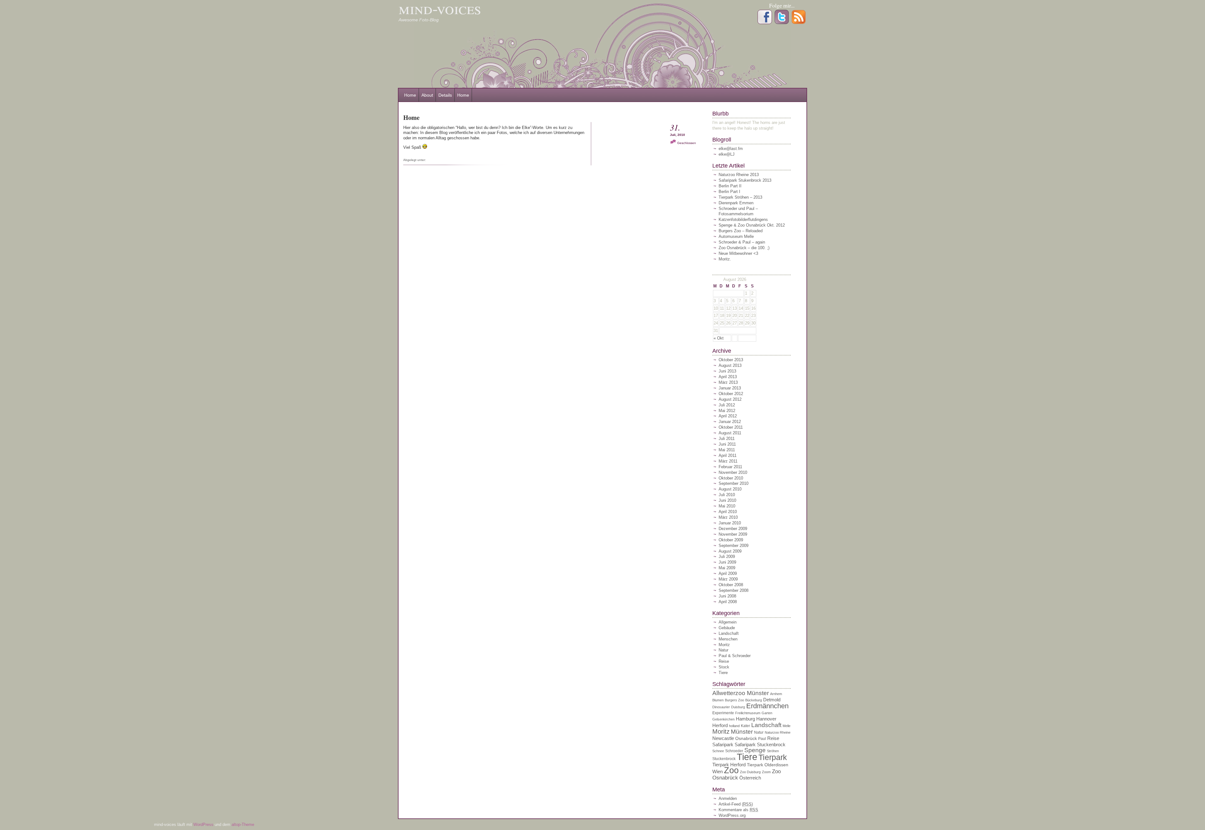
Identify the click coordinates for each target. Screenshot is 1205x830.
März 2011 (728, 461)
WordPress (204, 824)
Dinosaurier (721, 707)
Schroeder (734, 751)
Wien (717, 771)
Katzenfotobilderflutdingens (743, 219)
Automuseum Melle (736, 236)
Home (410, 95)
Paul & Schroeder (735, 655)
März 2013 (728, 382)
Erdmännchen (767, 706)
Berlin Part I (729, 191)
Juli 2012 (727, 405)
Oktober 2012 (731, 393)
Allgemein (727, 622)
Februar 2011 (730, 466)
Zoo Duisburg (750, 772)
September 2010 (733, 483)
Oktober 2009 (731, 540)
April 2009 (728, 573)
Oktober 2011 (731, 427)
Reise (724, 661)
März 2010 (728, 517)
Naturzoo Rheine (777, 732)
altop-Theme (243, 824)
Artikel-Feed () (736, 804)
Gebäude (727, 627)
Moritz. (725, 259)
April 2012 (728, 416)
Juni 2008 (727, 596)
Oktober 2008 (731, 584)
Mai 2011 (727, 449)
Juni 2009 (727, 562)
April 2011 (727, 455)
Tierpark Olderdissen (767, 765)
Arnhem (776, 694)
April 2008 (728, 601)
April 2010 (728, 511)
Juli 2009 (727, 556)
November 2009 (733, 534)
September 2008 (733, 590)
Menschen (728, 639)
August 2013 (730, 365)
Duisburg (738, 707)
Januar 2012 (730, 421)
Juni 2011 (727, 444)
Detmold (771, 699)
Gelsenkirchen (723, 719)
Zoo (731, 770)
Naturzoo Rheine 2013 (739, 174)
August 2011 (730, 433)
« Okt (719, 338)
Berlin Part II (730, 186)
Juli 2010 (727, 494)
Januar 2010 (730, 523)
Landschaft (729, 633)
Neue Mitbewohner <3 (738, 253)
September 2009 (733, 545)
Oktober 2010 (731, 478)
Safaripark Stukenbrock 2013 (745, 180)
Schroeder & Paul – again (742, 242)
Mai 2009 (727, 567)
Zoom (766, 772)
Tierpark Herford (729, 764)
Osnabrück (746, 738)
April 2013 (728, 376)
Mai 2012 (727, 410)
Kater (745, 726)
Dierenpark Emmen (736, 203)
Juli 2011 (727, 438)
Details (445, 95)
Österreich (750, 777)
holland (734, 726)
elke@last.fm (731, 148)
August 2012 (730, 399)
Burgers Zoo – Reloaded (741, 230)
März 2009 (728, 579)
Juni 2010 (727, 500)
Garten (767, 713)
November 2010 (733, 472)
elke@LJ (727, 154)
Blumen (718, 700)
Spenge (755, 750)
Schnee (718, 751)
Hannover (766, 718)
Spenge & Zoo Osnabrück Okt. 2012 (752, 225)
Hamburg (745, 718)
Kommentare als (738, 809)
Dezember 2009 (733, 528)
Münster (742, 731)
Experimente (723, 713)
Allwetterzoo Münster (740, 693)
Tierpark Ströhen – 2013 (740, 197)
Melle (786, 726)
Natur (723, 650)
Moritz (724, 644)
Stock (724, 667)
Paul (762, 738)
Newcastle (723, 738)
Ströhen (773, 751)
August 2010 (730, 489)
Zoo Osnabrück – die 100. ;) (744, 247)
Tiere (723, 672)
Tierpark (772, 757)
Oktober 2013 (731, 359)
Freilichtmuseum (747, 713)
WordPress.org (732, 815)
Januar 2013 (730, 388)
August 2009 (730, 551)
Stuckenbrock (724, 759)
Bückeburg (753, 700)
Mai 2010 (727, 506)
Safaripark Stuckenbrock (760, 744)
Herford (720, 725)
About (427, 95)
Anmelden (728, 798)
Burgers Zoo (734, 700)
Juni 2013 (727, 371)
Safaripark (722, 744)
